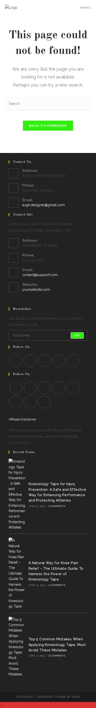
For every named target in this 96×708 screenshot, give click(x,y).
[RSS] (44, 402)
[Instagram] (30, 360)
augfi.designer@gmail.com (43, 205)
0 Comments (56, 506)
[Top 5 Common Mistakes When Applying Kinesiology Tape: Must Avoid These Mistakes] (17, 647)
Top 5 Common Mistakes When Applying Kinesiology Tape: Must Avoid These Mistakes (57, 644)
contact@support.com (40, 275)
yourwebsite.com (36, 289)
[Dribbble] (15, 402)
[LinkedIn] (44, 360)
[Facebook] (15, 360)
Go (77, 335)
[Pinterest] (58, 360)
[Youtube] (72, 360)
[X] (15, 387)
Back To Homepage (48, 125)
